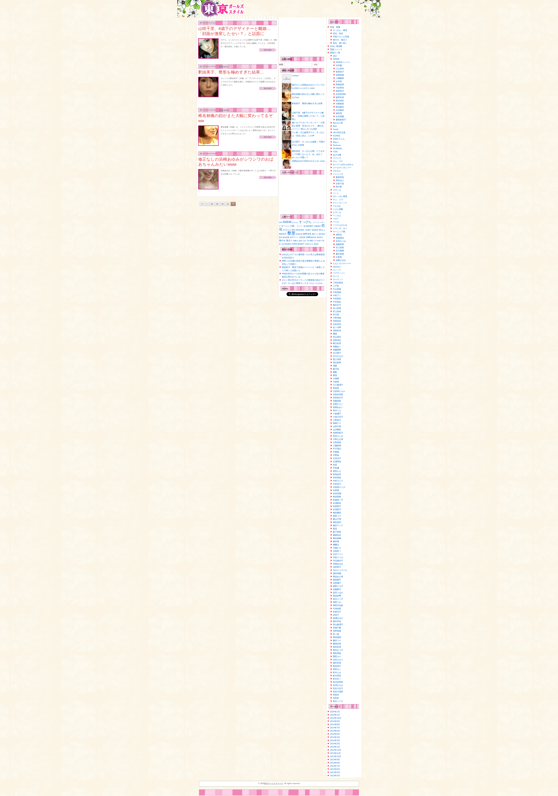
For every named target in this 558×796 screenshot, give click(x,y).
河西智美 (302, 237)
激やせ (282, 240)
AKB (280, 222)
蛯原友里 (337, 647)
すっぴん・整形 (340, 30)
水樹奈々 (337, 551)
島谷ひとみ (338, 436)
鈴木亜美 (337, 675)
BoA (335, 126)
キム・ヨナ (338, 161)
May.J (335, 142)
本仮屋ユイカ (339, 487)
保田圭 (339, 235)
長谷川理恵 (338, 691)
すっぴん (305, 222)
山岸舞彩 (337, 429)
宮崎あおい (338, 407)
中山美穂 (337, 289)
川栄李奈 (340, 88)
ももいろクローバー (342, 263)
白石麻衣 (340, 110)
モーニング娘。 (288, 226)
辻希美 (294, 244)
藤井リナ (337, 640)
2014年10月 (335, 718)
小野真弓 (337, 420)
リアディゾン (339, 273)
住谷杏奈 (337, 324)
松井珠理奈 (341, 94)
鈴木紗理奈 (338, 682)
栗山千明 (337, 519)
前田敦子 (310, 226)
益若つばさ (303, 241)
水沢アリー (294, 237)
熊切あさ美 (338, 576)
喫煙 (293, 230)
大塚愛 (336, 378)
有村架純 (337, 477)
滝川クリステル (340, 570)
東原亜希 (337, 497)
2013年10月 (335, 756)
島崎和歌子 (338, 433)
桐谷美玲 (322, 234)
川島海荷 (337, 442)
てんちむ (337, 206)
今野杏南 (337, 318)
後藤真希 (340, 244)
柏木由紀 (340, 100)
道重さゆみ (341, 260)
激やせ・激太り (340, 40)
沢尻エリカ (338, 557)
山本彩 (339, 81)
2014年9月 (335, 721)
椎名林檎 (225, 110)
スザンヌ (337, 190)
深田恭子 (320, 237)
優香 (335, 334)
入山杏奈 (340, 68)
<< (202, 204)
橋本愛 (336, 541)
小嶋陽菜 (340, 78)
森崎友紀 (337, 535)
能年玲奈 (337, 621)
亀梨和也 (340, 177)
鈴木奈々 (337, 679)
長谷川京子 (338, 688)
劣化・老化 (338, 33)
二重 (304, 226)
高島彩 (316, 244)
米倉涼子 (337, 612)
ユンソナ (337, 270)
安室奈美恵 (299, 230)
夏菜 (335, 375)
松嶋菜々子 (338, 500)
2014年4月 (335, 737)
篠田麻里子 (341, 120)
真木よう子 (338, 599)
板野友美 (307, 234)
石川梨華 (340, 251)
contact (295, 75)
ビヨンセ (337, 212)
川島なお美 (338, 439)
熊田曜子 (337, 580)
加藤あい (337, 346)
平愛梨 (336, 452)
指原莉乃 (283, 234)
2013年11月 (335, 753)
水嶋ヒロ (337, 548)
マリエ (336, 222)
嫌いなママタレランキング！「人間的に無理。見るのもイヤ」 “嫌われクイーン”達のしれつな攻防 (308, 125)
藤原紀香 (337, 643)
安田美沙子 (338, 397)
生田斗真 (340, 183)
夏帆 (335, 372)
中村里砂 (337, 298)
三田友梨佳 (338, 282)
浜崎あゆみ (311, 237)
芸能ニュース (336, 49)
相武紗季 (337, 596)
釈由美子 (225, 66)
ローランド (338, 279)
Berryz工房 (338, 123)
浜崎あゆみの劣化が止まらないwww (308, 161)
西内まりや (338, 650)
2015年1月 (335, 715)
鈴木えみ (337, 672)
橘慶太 (336, 544)
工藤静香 (337, 445)
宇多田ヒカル (339, 391)
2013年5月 (335, 772)
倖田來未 (337, 330)
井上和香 (337, 308)
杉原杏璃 (337, 493)
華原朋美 (287, 244)
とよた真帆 (338, 209)
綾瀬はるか (338, 618)
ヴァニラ (337, 158)
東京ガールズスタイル (273, 783)
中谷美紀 (337, 302)
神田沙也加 (338, 605)
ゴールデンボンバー (342, 167)
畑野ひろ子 (338, 586)
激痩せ (295, 241)
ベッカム (337, 215)
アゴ (314, 222)
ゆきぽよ (337, 266)
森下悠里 (337, 532)
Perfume (337, 145)
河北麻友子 (338, 560)
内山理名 (337, 337)
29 (217, 204)
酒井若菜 (337, 663)
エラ (317, 222)
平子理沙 (337, 449)
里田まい (337, 669)
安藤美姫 (337, 401)
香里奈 (336, 695)
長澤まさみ (309, 244)
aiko (335, 56)
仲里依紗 (337, 321)
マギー (336, 219)
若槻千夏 (337, 628)
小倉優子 (308, 230)
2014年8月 (335, 724)
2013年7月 (335, 766)
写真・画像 (335, 27)
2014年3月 (335, 740)
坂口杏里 (337, 359)
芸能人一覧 (335, 52)
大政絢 (336, 381)
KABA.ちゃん (339, 139)
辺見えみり (338, 659)
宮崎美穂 (340, 75)
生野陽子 (337, 583)
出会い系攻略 (336, 46)
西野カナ (337, 656)
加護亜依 (317, 226)
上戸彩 (336, 286)
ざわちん (295, 222)
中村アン (337, 295)
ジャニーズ (338, 174)
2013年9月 (335, 759)
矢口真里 (340, 247)
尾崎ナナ (337, 423)
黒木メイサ (338, 701)
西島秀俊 (337, 653)
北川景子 (337, 353)
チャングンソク (340, 203)
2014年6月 (335, 731)
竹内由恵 (337, 608)
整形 (291, 233)
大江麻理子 (338, 385)
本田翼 (336, 490)
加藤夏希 (337, 350)
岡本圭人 (340, 180)
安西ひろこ (338, 404)
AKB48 (287, 222)
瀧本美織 (337, 573)
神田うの (313, 241)
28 (212, 204)
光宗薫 (339, 65)
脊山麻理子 (338, 624)
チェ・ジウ (338, 199)
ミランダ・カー (340, 228)
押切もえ (322, 230)
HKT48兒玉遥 (339, 132)
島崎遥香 (315, 230)
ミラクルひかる (340, 225)
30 (222, 204)
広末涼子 (337, 458)
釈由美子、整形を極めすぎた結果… (231, 72)
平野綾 (336, 455)
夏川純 (336, 369)
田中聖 (339, 187)
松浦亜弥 (337, 503)
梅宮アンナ (338, 525)
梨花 (280, 237)
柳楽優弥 (337, 512)
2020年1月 (335, 711)
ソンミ (336, 193)
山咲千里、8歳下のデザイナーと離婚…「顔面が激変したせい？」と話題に (308, 116)
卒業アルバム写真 (341, 36)
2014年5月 (335, 734)
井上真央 (337, 311)
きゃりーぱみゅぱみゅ (343, 164)
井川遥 (336, 314)
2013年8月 (335, 763)
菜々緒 (281, 244)
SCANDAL (337, 148)
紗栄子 (319, 241)
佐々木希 (337, 327)
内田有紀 (337, 340)
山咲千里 (337, 426)
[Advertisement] (301, 36)
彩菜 (335, 465)
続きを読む (268, 50)
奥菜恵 (336, 388)
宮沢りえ (337, 410)
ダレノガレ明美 (340, 196)
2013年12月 (335, 750)
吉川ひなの (287, 230)
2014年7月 (335, 727)
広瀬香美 (337, 461)
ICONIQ (336, 135)
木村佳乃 (337, 484)
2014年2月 (335, 743)
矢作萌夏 (340, 116)
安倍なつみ (341, 241)
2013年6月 (335, 769)
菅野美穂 (337, 631)
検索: (281, 64)
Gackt (335, 129)
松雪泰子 (337, 509)
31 (228, 204)
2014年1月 (335, 747)
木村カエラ (338, 481)
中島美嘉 (337, 292)
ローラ (299, 226)
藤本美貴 (340, 254)
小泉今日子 (338, 417)
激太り (289, 240)
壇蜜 (335, 366)
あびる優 (337, 155)
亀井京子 (337, 305)
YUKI (335, 151)
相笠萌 (339, 113)
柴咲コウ (315, 234)
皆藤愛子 (337, 589)
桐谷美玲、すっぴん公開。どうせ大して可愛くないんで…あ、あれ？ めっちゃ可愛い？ (308, 154)
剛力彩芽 (337, 343)
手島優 (336, 468)
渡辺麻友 (340, 107)
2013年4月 (335, 775)
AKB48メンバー (343, 62)
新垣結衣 (299, 234)
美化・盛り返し (340, 43)
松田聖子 (337, 506)
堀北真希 (337, 362)
